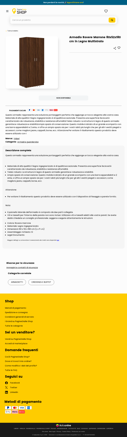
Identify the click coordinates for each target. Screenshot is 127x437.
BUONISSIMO (101, 428)
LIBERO (16, 428)
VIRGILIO (22, 428)
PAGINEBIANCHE (62, 428)
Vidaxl (16, 138)
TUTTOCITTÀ (72, 428)
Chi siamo (45, 431)
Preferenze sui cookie (78, 431)
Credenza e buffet (41, 282)
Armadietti (17, 282)
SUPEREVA (109, 428)
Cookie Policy (66, 431)
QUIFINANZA (92, 428)
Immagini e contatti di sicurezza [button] (22, 268)
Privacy (59, 431)
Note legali (52, 431)
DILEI (78, 428)
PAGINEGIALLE (30, 428)
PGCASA (53, 428)
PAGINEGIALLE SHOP (43, 428)
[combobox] (63, 20)
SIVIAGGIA (84, 428)
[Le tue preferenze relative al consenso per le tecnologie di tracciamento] (122, 432)
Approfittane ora (75, 2)
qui (58, 240)
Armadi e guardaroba (27, 142)
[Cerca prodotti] (112, 20)
